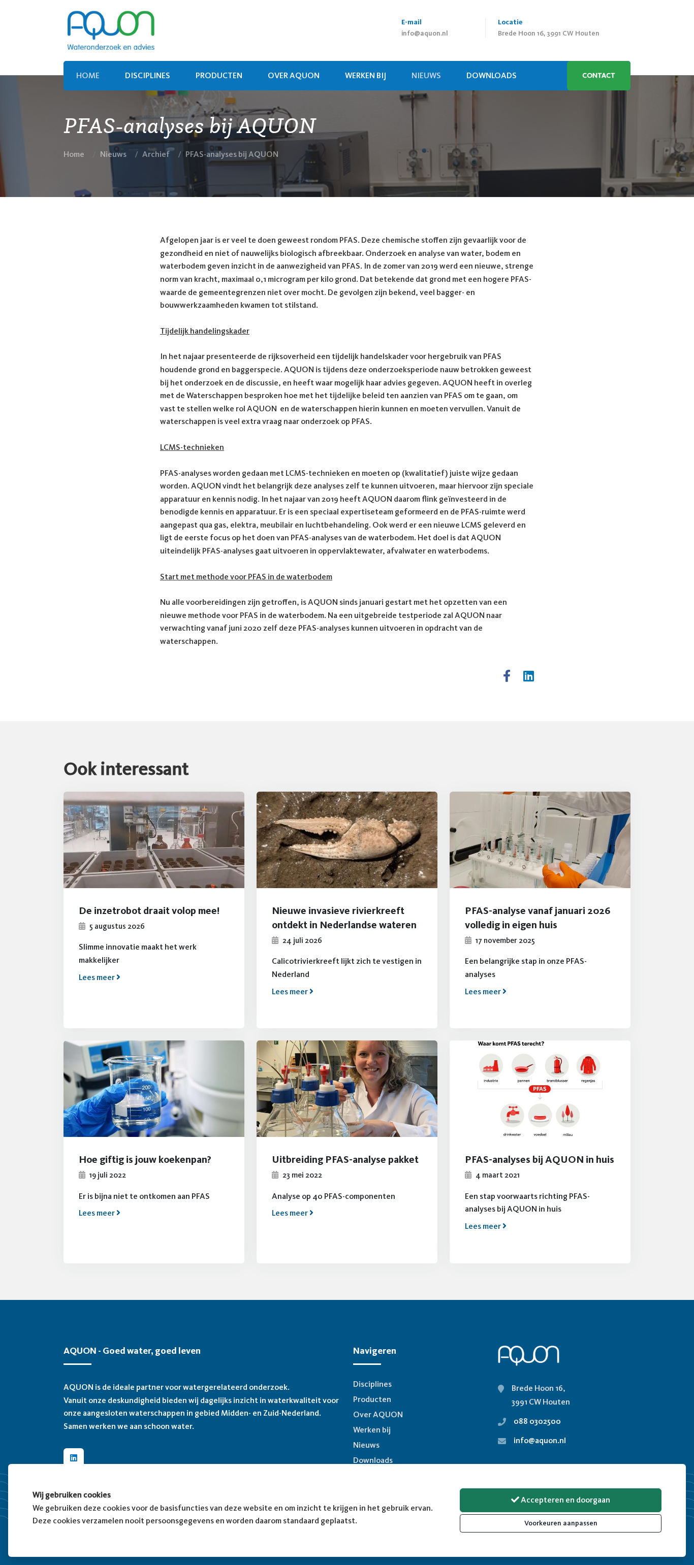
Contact (598, 75)
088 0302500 (537, 1421)
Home (74, 154)
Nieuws (113, 154)
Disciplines (147, 75)
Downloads (373, 1460)
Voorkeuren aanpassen (560, 1523)
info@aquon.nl (424, 33)
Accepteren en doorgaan (564, 1500)
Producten (219, 75)
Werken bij (365, 75)
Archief (156, 154)
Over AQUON (294, 75)
